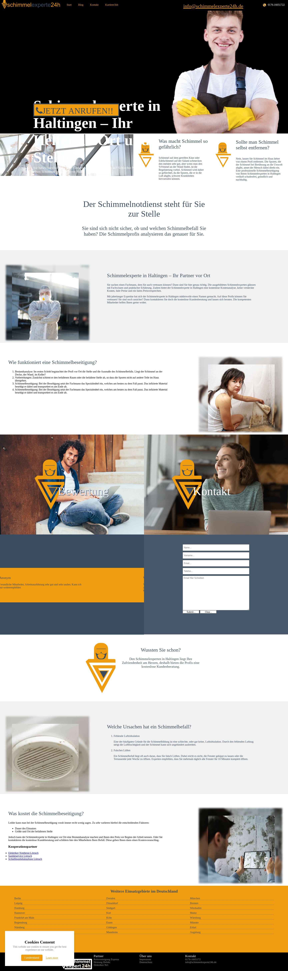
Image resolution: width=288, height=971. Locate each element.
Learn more (52, 957)
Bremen (194, 903)
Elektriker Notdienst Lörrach (23, 853)
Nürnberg (19, 927)
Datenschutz (146, 962)
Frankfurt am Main (24, 917)
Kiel (108, 912)
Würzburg (195, 917)
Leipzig (18, 903)
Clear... (208, 612)
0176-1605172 (193, 959)
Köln (109, 917)
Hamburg (19, 908)
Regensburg (20, 922)
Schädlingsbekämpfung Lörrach (25, 859)
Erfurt (193, 927)
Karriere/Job (111, 4)
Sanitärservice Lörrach (20, 856)
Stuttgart (110, 908)
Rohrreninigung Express (106, 959)
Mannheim (112, 932)
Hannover (19, 912)
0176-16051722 (276, 4)
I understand (31, 957)
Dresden (110, 898)
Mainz (193, 912)
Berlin (17, 898)
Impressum (145, 959)
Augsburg (195, 932)
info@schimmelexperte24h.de (213, 6)
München (195, 898)
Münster (194, 922)
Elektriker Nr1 (101, 965)
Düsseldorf (112, 903)
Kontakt (94, 4)
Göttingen (111, 927)
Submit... (191, 612)
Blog (80, 4)
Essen (109, 922)
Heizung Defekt (102, 962)
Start (69, 4)
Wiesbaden (196, 908)
